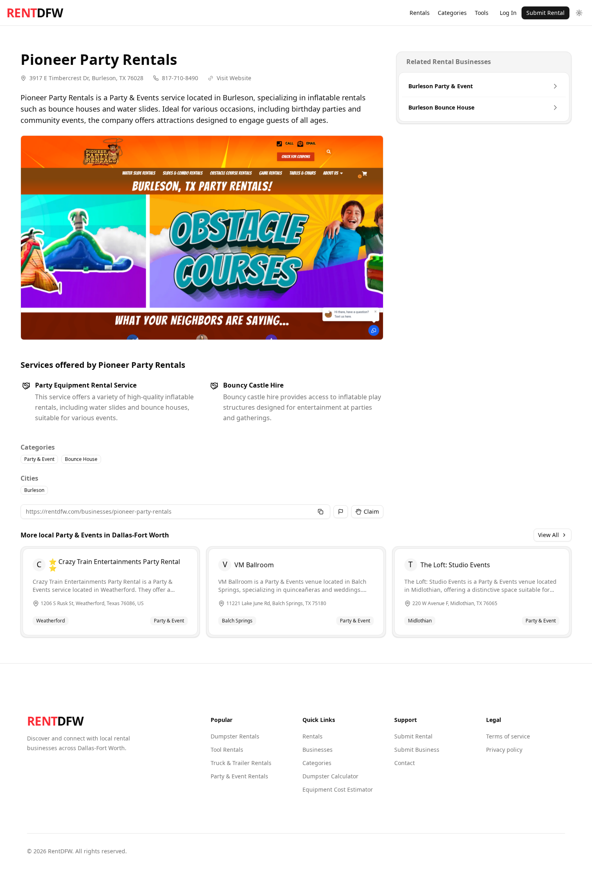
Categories (452, 13)
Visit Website (234, 78)
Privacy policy (504, 749)
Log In (508, 13)
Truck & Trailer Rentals (241, 763)
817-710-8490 (180, 78)
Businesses (317, 749)
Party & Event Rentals (239, 776)
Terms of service (508, 736)
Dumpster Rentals (235, 736)
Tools (482, 13)
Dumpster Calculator (330, 776)
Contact (404, 763)
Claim (371, 511)
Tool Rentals (227, 749)
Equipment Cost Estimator (337, 789)
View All (548, 535)
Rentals (420, 13)
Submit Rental (545, 13)
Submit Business (416, 749)
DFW (34, 13)
